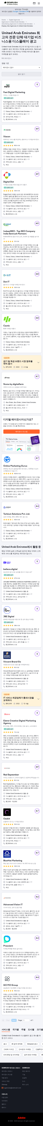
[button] (21, 67)
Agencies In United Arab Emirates (13, 22)
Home (4, 20)
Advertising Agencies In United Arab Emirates (17, 24)
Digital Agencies (14, 20)
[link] (34, 3)
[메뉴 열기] (38, 3)
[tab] (6, 1030)
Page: (20, 1020)
